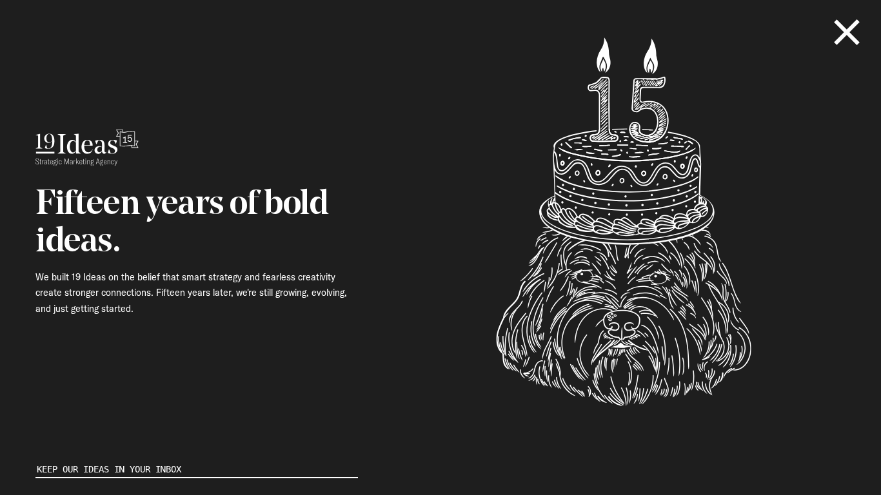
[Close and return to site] (847, 32)
